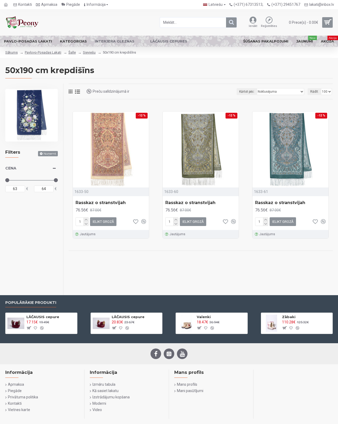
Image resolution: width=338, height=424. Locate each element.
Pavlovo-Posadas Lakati (43, 52)
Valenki (204, 317)
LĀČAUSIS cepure (42, 317)
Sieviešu (89, 52)
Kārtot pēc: (247, 91)
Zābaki (288, 317)
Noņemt (50, 154)
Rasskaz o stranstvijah (101, 202)
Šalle (72, 52)
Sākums (11, 52)
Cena (10, 168)
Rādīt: (314, 91)
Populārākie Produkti (30, 302)
